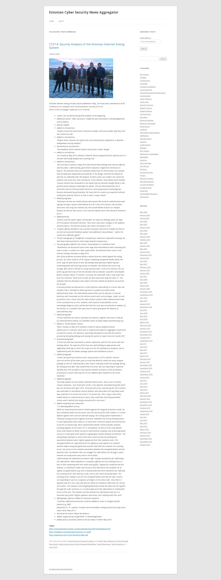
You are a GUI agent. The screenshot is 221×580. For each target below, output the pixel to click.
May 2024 (143, 233)
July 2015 (143, 417)
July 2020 (143, 276)
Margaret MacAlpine (88, 544)
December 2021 (146, 255)
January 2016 (145, 399)
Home (51, 21)
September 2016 (146, 374)
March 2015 (144, 429)
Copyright (143, 83)
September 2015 (146, 411)
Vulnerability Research (148, 194)
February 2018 (145, 325)
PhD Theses (144, 166)
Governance (145, 126)
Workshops (144, 197)
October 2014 (145, 445)
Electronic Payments (148, 123)
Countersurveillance (148, 87)
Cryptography (145, 96)
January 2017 (145, 362)
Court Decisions (146, 90)
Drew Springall (122, 541)
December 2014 (146, 438)
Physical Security (146, 172)
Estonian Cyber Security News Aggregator (83, 12)
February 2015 (145, 432)
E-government (145, 114)
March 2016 (144, 393)
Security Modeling (147, 184)
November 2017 (146, 334)
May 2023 (143, 243)
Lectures (143, 142)
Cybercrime (144, 102)
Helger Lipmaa (64, 544)
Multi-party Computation (149, 154)
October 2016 (145, 371)
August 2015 (144, 414)
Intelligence (144, 136)
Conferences (145, 80)
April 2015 (143, 426)
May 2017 (143, 350)
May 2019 (143, 301)
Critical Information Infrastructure (153, 93)
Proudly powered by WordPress (60, 569)
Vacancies (144, 191)
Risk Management (147, 181)
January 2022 (145, 252)
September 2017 (146, 341)
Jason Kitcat (75, 544)
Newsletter (144, 157)
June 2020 (143, 279)
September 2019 (146, 295)
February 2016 (145, 396)
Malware (143, 148)
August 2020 (144, 273)
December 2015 (146, 402)
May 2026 (143, 212)
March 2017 (144, 356)
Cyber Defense (146, 99)
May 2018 (143, 316)
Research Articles (87, 541)
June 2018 (143, 313)
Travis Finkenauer (104, 544)
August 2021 (144, 258)
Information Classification (150, 132)
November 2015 (146, 405)
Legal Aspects (145, 145)
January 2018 (145, 328)
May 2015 (143, 423)
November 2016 (146, 368)
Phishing (143, 169)
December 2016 (146, 365)
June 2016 (143, 383)
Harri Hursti (53, 544)
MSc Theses (144, 151)
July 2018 (143, 310)
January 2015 (145, 435)
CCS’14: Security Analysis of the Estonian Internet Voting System (86, 45)
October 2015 (145, 408)
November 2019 (146, 292)
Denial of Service (146, 105)
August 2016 (144, 377)
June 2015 (143, 420)
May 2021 (143, 264)
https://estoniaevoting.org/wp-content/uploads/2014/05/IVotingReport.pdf (79, 529)
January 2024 (145, 236)
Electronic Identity (146, 120)
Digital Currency (146, 108)
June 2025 (143, 221)
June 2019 (143, 298)
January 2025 (145, 227)
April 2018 (143, 319)
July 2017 (143, 344)
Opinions (143, 160)
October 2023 (145, 240)
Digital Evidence (146, 111)
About (61, 21)
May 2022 (143, 249)
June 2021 (143, 261)
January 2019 (145, 304)
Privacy (143, 175)
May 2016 (143, 386)
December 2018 (146, 307)
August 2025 (144, 218)
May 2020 (143, 282)
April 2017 (143, 353)
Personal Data (145, 163)
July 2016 (143, 380)
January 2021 (145, 270)
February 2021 (145, 267)
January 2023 (145, 246)
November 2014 (146, 442)
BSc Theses (144, 74)
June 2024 (143, 230)
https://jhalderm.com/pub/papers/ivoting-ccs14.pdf (70, 532)
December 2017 (146, 331)
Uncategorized (145, 188)
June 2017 (143, 347)
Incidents (143, 129)
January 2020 (145, 289)
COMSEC (143, 77)
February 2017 (145, 359)
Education (144, 117)
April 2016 (143, 389)
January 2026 (145, 215)
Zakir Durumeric (117, 544)
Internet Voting (74, 541)
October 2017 (145, 337)
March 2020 (144, 285)
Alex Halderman (110, 541)
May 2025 (143, 224)
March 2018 (144, 322)
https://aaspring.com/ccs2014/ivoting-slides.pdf (68, 535)
